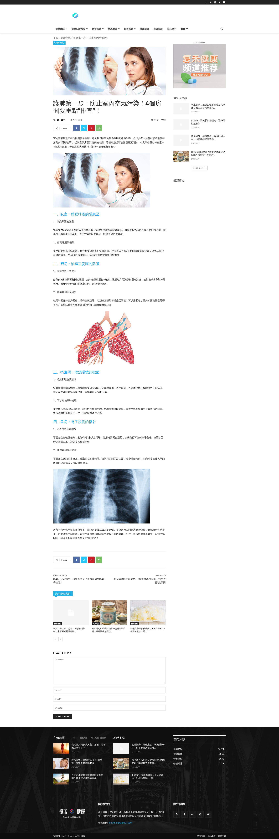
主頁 (55, 37)
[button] (222, 29)
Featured (83, 738)
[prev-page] (55, 639)
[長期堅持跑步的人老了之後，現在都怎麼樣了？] (61, 748)
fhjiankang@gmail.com (120, 822)
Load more (198, 168)
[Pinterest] (91, 128)
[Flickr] (192, 814)
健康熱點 (66, 37)
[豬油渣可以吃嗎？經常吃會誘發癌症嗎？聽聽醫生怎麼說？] (109, 612)
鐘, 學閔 (61, 119)
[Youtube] (224, 2)
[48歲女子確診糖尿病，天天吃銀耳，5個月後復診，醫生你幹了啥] (148, 612)
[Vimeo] (219, 2)
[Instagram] (210, 2)
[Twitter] (215, 2)
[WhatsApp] (99, 128)
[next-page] (60, 639)
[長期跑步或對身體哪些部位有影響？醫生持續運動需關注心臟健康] (61, 779)
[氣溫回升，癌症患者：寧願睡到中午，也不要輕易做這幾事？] (71, 612)
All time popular (98, 738)
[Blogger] (176, 814)
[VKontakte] (208, 814)
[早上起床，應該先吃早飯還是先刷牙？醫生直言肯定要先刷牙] (181, 108)
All (73, 738)
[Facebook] (206, 2)
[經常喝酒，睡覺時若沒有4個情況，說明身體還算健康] (61, 763)
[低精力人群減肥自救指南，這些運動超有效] (181, 124)
